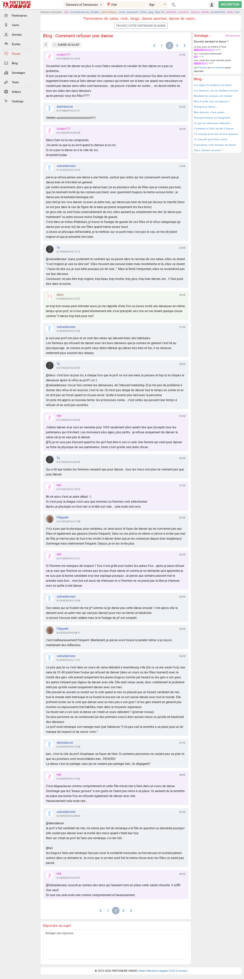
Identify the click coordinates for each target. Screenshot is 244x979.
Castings (17, 101)
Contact (183, 971)
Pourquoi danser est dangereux (212, 117)
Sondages (18, 73)
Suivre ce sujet (68, 44)
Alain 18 (159, 12)
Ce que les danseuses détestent (212, 123)
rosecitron (183, 12)
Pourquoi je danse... (206, 106)
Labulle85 (170, 12)
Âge (152, 4)
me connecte (218, 67)
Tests (15, 82)
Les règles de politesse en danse (213, 85)
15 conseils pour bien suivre (210, 139)
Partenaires (19, 15)
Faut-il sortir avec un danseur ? (212, 101)
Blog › (198, 79)
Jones (121, 12)
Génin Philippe (108, 12)
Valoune (194, 12)
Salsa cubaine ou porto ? (208, 150)
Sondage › (202, 35)
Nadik (230, 12)
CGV (173, 971)
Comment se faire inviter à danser (214, 128)
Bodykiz (95, 12)
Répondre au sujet (57, 926)
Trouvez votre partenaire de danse (141, 25)
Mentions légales (157, 971)
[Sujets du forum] (45, 45)
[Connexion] (211, 4)
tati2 (66, 12)
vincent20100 (217, 12)
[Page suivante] (185, 45)
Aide (142, 971)
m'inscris (202, 67)
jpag (150, 12)
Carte (15, 25)
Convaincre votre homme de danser (215, 145)
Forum (16, 53)
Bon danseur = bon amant (209, 112)
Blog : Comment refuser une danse (78, 35)
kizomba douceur (80, 12)
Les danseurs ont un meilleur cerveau (216, 90)
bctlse (143, 12)
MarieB (205, 12)
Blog (15, 63)
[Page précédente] (154, 45)
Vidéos (16, 92)
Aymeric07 (132, 12)
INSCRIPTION (230, 4)
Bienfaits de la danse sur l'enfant (213, 96)
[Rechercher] (174, 4)
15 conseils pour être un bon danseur (216, 134)
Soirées (17, 34)
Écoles (16, 44)
